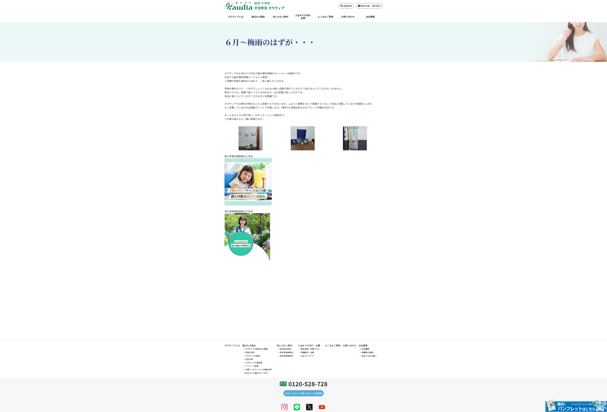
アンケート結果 (251, 366)
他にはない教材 (280, 16)
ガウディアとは (235, 16)
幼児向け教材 (285, 348)
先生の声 (249, 359)
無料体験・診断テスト (310, 348)
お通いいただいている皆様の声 (258, 369)
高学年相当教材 (286, 355)
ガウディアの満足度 (253, 362)
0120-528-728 (308, 383)
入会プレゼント (307, 355)
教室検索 (347, 5)
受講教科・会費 (307, 352)
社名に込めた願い (369, 355)
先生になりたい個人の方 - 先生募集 (303, 393)
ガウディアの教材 (252, 355)
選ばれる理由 (258, 16)
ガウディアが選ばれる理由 (256, 348)
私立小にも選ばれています (256, 373)
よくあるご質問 (325, 16)
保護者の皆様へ (368, 352)
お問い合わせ (348, 16)
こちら (249, 156)
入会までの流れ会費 (303, 17)
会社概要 (370, 16)
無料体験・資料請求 (370, 5)
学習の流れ (250, 352)
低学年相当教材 (286, 352)
